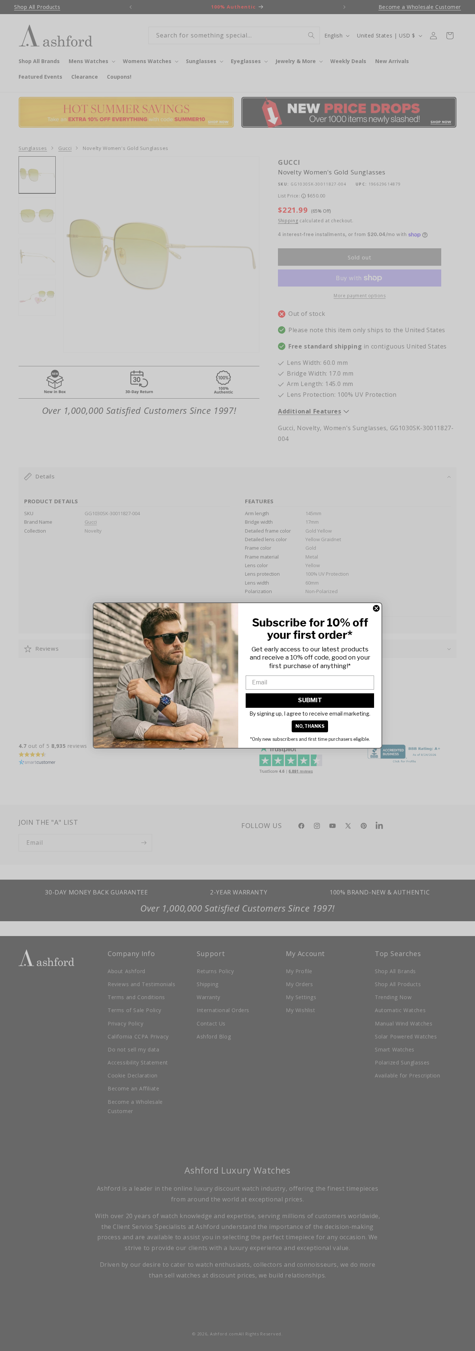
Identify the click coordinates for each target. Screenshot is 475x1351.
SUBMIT (310, 700)
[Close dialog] (376, 608)
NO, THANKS (309, 726)
